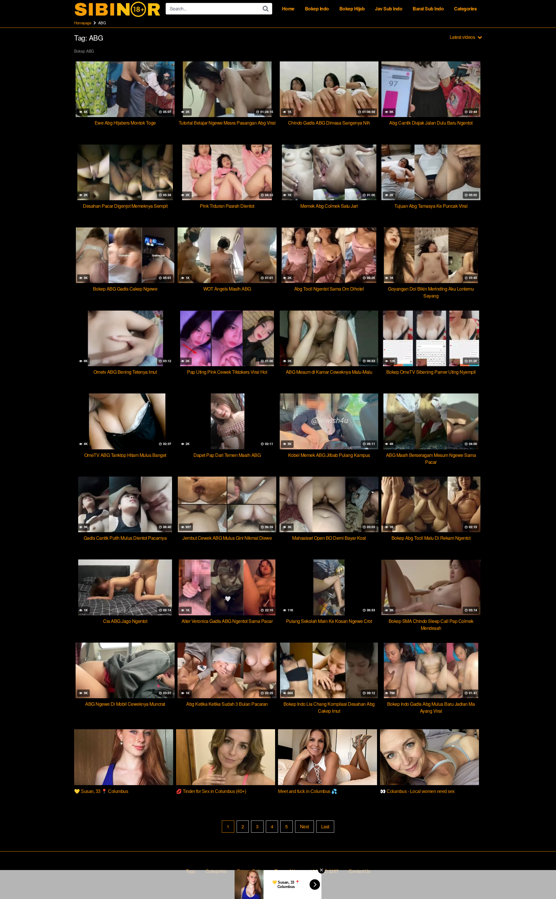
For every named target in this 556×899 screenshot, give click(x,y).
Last (325, 826)
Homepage (82, 22)
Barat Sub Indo (428, 8)
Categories (465, 8)
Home (288, 8)
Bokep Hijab (352, 8)
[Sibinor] (117, 9)
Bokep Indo (317, 8)
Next (304, 826)
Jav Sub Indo (388, 8)
